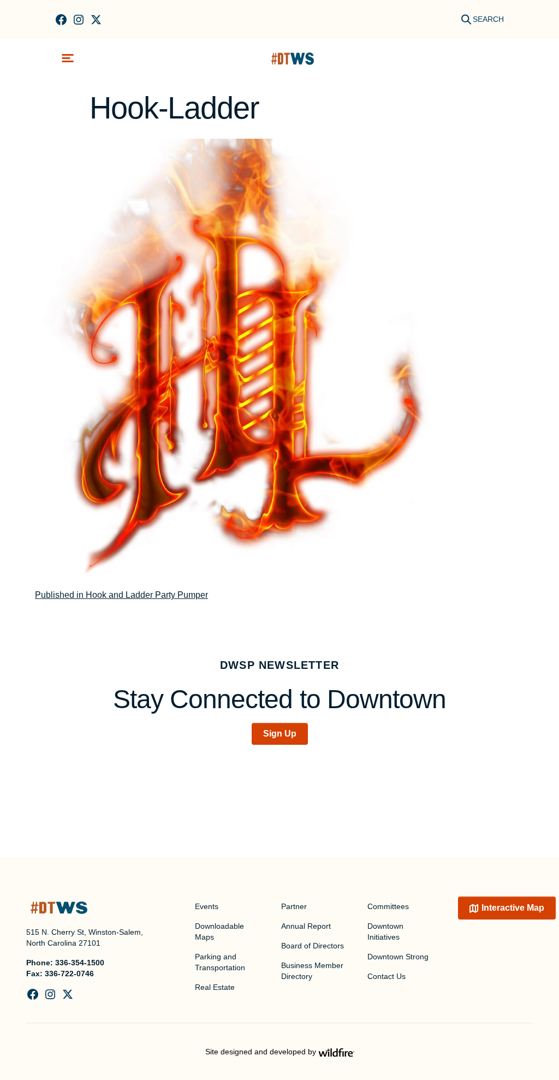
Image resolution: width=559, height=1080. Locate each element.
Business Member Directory (312, 971)
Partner (294, 906)
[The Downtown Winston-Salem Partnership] (292, 58)
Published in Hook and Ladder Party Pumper (121, 595)
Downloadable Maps (219, 931)
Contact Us (386, 976)
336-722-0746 (69, 973)
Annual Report (306, 926)
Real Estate (215, 987)
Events (206, 906)
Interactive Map (512, 907)
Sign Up (279, 733)
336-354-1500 (79, 962)
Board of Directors (312, 945)
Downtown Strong (398, 956)
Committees (388, 906)
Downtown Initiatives (385, 931)
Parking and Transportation (220, 962)
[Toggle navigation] (68, 58)
